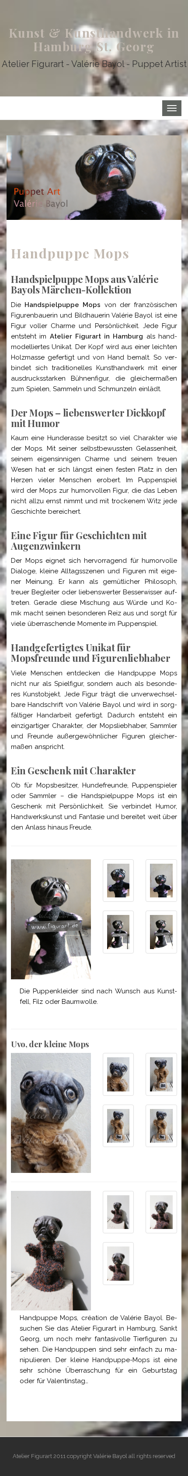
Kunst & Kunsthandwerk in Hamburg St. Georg (94, 39)
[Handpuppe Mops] (94, 177)
